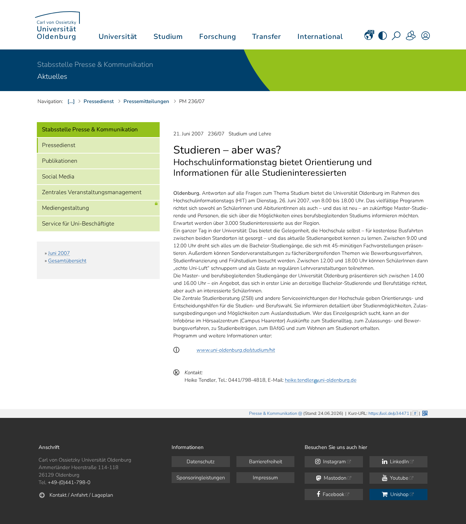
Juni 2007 (59, 253)
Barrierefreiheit (265, 461)
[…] (71, 101)
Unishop (399, 494)
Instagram (334, 461)
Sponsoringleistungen (200, 477)
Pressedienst (58, 145)
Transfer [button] (266, 36)
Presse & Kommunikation (273, 413)
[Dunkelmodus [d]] (383, 37)
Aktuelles (52, 76)
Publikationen (59, 161)
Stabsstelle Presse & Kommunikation (95, 64)
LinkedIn (399, 461)
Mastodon (334, 478)
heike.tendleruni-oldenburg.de (320, 380)
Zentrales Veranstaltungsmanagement (92, 192)
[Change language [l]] (369, 37)
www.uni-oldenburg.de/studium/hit (235, 350)
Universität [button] (118, 36)
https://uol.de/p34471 (388, 413)
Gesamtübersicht (67, 260)
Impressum (265, 477)
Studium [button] (168, 36)
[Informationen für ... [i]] (411, 37)
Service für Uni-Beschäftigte (78, 224)
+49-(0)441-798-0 (69, 482)
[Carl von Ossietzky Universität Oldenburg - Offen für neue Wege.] (57, 24)
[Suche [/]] (397, 37)
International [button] (320, 36)
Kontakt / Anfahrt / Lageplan (81, 495)
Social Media (58, 176)
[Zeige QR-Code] (424, 412)
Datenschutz (201, 461)
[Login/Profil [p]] (426, 37)
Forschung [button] (217, 36)
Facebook (332, 494)
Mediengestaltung (65, 208)
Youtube (398, 478)
